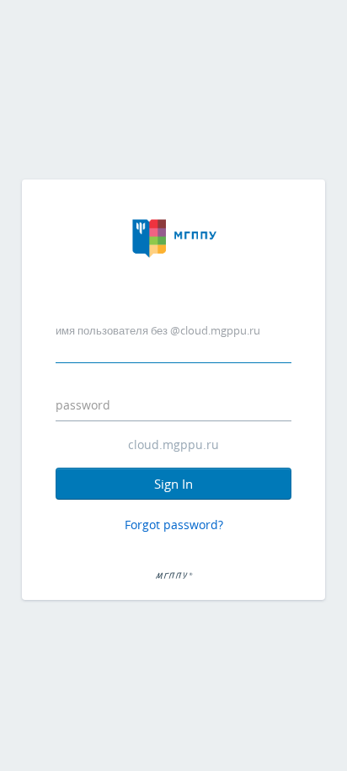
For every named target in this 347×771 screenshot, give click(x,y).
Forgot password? (174, 525)
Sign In (173, 483)
